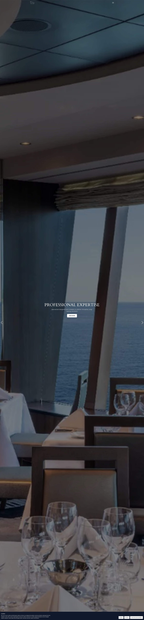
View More (72, 315)
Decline (126, 617)
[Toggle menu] (113, 3)
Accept (121, 617)
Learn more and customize (136, 617)
